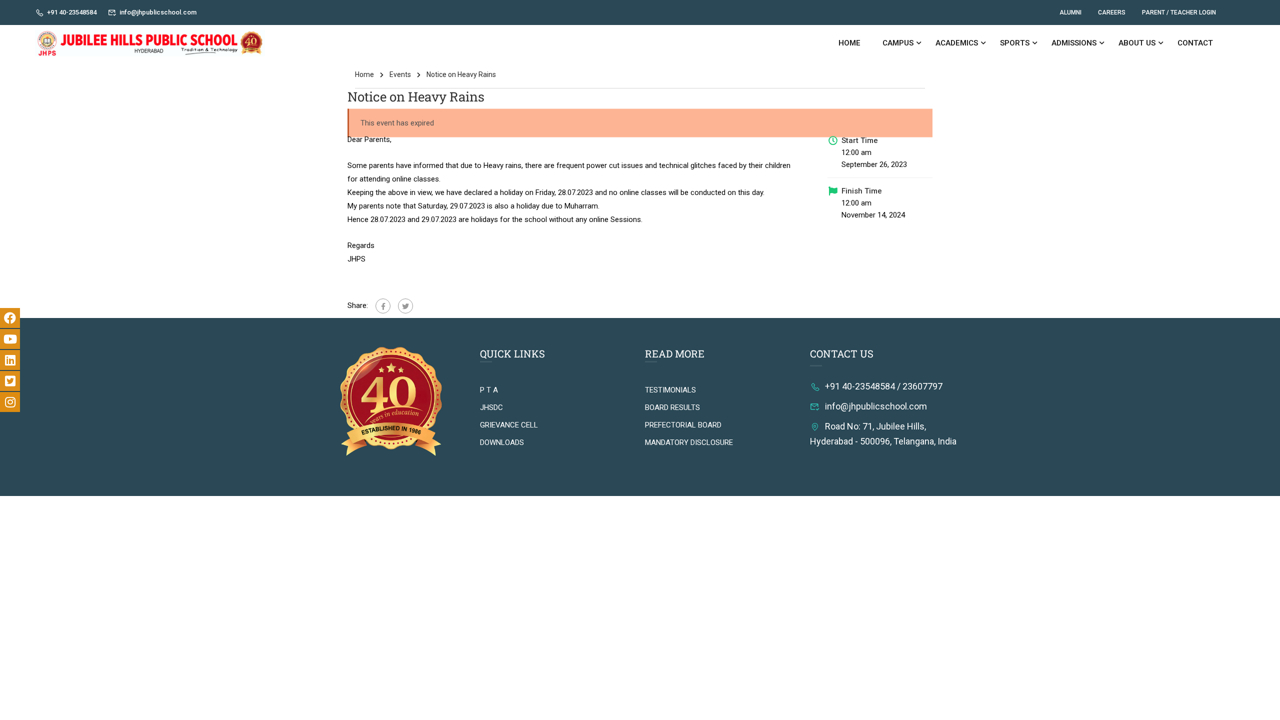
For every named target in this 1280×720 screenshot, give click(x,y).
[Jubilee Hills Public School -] (150, 43)
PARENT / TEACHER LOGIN (1179, 12)
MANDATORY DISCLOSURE (689, 442)
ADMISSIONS (1074, 43)
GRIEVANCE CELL (509, 425)
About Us (1137, 43)
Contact (1195, 43)
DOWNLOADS (502, 442)
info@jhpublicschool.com (158, 12)
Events (400, 74)
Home (849, 43)
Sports (1015, 43)
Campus (898, 43)
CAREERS (1112, 12)
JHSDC (491, 407)
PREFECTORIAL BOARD (683, 425)
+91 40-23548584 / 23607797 (883, 386)
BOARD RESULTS (672, 407)
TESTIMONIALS (670, 390)
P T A (489, 390)
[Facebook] (383, 306)
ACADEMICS (957, 43)
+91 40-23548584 (71, 12)
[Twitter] (405, 306)
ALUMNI (1071, 12)
